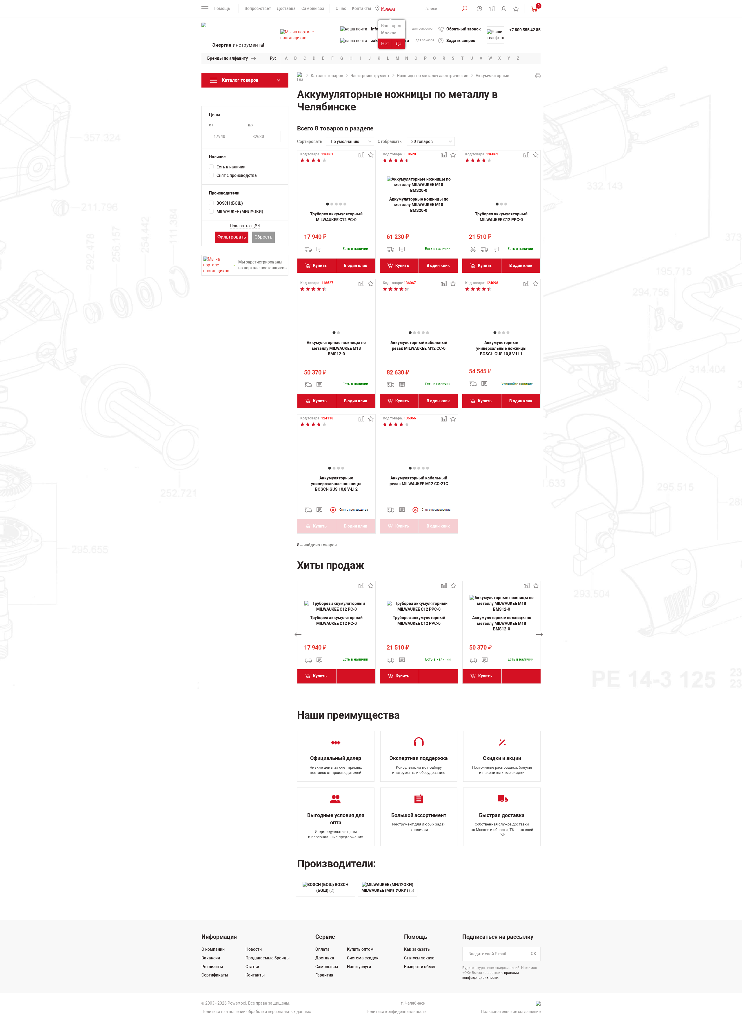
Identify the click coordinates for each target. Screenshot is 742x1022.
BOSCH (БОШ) (230, 203)
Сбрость (263, 237)
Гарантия (324, 975)
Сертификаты (214, 975)
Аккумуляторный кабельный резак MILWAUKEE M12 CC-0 (418, 345)
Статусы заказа (419, 958)
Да (398, 43)
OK (533, 954)
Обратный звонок (463, 29)
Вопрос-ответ (258, 8)
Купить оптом (360, 949)
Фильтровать (231, 237)
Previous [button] (298, 634)
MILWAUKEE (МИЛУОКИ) (240, 211)
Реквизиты (212, 966)
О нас (341, 8)
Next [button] (540, 634)
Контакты (361, 8)
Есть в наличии (231, 167)
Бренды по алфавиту (227, 58)
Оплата (322, 949)
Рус (273, 58)
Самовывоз (312, 8)
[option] (336, 634)
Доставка (286, 8)
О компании (213, 949)
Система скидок (363, 958)
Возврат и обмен (420, 966)
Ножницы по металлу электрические (432, 75)
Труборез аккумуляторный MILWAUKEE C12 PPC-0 (501, 217)
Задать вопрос (460, 40)
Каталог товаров (327, 75)
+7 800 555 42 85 (525, 30)
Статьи (252, 966)
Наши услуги (359, 966)
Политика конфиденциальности (396, 1011)
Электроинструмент (370, 75)
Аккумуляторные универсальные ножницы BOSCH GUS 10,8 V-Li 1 (501, 348)
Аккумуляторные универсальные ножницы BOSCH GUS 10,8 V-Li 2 (336, 484)
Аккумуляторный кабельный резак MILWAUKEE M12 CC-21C (419, 481)
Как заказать (417, 949)
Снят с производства (237, 175)
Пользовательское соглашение (511, 1011)
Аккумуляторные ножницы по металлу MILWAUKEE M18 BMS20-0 (418, 205)
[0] (533, 8)
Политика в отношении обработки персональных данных (256, 1011)
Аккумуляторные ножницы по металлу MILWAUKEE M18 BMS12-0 (336, 348)
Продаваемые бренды (267, 958)
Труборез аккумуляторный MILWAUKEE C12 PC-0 (336, 217)
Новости (253, 949)
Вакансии (210, 958)
